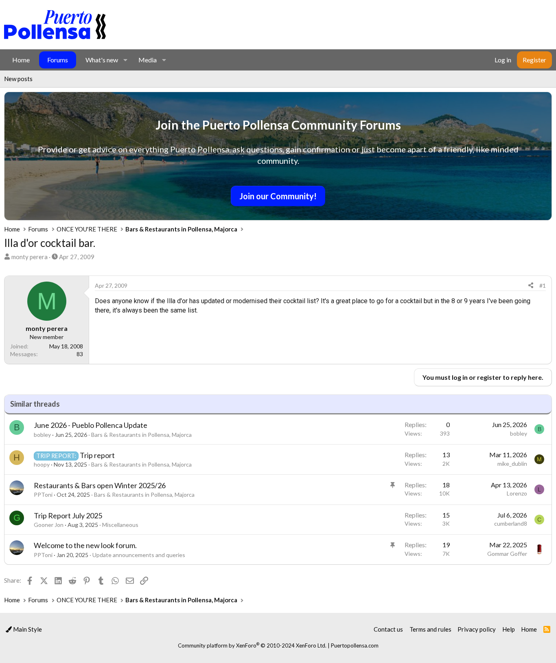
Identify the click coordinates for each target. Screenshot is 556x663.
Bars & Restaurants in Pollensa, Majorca (141, 434)
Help (508, 629)
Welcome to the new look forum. (85, 545)
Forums (57, 60)
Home (21, 60)
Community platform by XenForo (252, 645)
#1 (542, 285)
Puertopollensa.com (355, 645)
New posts (18, 78)
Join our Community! (278, 196)
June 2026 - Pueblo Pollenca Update (90, 425)
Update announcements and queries (138, 554)
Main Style (27, 629)
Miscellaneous (120, 524)
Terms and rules (430, 629)
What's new (101, 60)
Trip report (97, 455)
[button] (125, 59)
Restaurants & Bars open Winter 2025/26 (100, 485)
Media (147, 60)
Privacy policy (476, 629)
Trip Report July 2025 (68, 515)
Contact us (388, 629)
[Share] (530, 285)
